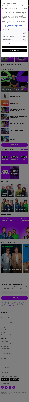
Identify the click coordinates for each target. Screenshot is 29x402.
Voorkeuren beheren (14, 54)
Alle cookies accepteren (14, 46)
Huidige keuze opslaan (14, 50)
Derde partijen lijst (6, 43)
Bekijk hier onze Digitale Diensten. (14, 26)
